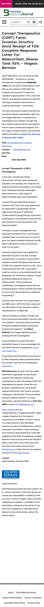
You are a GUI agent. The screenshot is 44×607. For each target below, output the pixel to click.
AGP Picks (6, 4)
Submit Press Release (12, 597)
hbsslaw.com (10, 449)
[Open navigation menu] (4, 22)
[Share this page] (40, 22)
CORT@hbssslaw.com (24, 404)
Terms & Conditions (32, 597)
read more (6, 366)
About (11, 592)
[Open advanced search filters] (34, 22)
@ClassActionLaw (21, 452)
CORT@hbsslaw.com (21, 149)
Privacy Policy (34, 603)
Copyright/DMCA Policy (14, 603)
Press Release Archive (26, 592)
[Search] (28, 22)
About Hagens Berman (12, 409)
